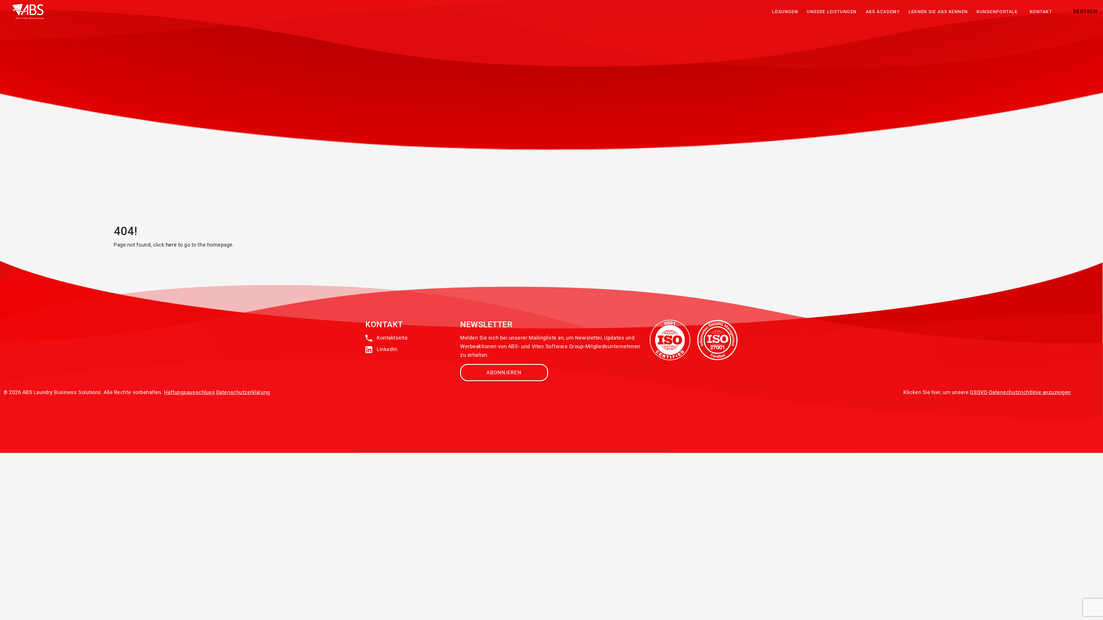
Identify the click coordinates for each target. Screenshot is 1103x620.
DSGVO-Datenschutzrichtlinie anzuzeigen (1020, 392)
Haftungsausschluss (189, 392)
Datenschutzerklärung (243, 392)
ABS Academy (883, 11)
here (171, 245)
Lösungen (785, 11)
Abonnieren (504, 372)
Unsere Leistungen (832, 11)
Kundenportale (997, 11)
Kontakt (1041, 11)
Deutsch (1085, 11)
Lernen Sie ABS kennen (938, 11)
